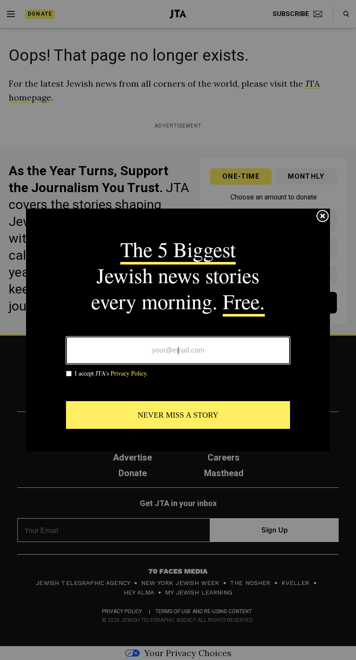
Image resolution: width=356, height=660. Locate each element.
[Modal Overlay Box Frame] (178, 330)
